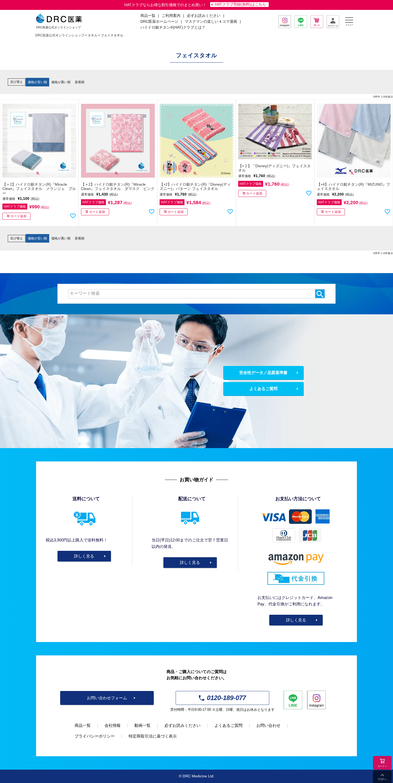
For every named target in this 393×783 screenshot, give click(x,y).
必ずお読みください (204, 16)
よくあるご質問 (263, 388)
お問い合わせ (268, 725)
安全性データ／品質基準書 (263, 372)
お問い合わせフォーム (107, 698)
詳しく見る (84, 556)
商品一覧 (83, 725)
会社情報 (113, 725)
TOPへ (382, 779)
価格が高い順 (61, 82)
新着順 (79, 82)
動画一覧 (142, 725)
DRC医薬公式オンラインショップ (59, 35)
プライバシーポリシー (95, 736)
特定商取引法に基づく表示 (153, 736)
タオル (92, 35)
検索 (320, 293)
